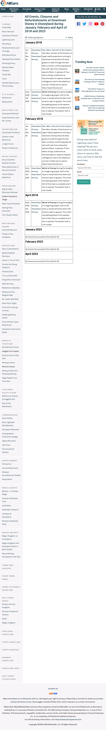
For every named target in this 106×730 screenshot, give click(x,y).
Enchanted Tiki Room (11, 132)
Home (3, 9)
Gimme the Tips (84, 182)
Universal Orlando (55, 10)
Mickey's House (8, 362)
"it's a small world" (9, 276)
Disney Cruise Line (40, 10)
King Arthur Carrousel (11, 280)
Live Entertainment (10, 468)
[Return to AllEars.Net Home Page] (16, 5)
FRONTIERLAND (9, 186)
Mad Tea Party (8, 284)
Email (79, 172)
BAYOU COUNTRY (9, 156)
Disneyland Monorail (10, 429)
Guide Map (6, 27)
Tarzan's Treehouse (10, 148)
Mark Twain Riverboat (11, 204)
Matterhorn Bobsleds (11, 288)
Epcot (4, 618)
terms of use (25, 702)
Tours (4, 79)
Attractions (6, 98)
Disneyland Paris (10, 668)
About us (16, 699)
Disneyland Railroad (10, 113)
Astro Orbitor (7, 418)
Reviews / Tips (76, 10)
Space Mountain (9, 441)
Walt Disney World (14, 10)
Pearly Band (7, 479)
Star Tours (6, 445)
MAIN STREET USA (10, 110)
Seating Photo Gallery (11, 59)
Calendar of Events (10, 35)
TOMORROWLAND (10, 415)
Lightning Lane (8, 40)
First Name (81, 164)
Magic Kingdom (8, 623)
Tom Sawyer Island (10, 215)
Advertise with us (30, 699)
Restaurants (7, 102)
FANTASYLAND (8, 246)
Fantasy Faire (7, 271)
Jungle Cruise (7, 144)
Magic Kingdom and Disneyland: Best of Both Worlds (10, 546)
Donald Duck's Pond (10, 347)
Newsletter (88, 9)
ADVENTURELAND (10, 129)
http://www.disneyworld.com (68, 719)
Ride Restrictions (9, 55)
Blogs (66, 9)
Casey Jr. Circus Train (10, 260)
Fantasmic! (7, 464)
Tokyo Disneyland (11, 642)
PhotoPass (6, 44)
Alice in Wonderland (10, 249)
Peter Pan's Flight (9, 303)
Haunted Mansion (9, 230)
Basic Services (8, 31)
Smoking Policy (8, 63)
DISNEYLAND (8, 16)
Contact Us (53, 689)
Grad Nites (6, 505)
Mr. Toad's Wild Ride (10, 299)
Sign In (98, 10)
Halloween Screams (10, 509)
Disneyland (27, 9)
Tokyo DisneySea (10, 650)
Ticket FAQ (6, 74)
